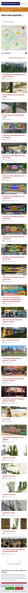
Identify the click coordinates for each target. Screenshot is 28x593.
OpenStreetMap (17, 49)
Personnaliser (6, 591)
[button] (17, 44)
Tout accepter (10, 588)
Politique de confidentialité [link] (19, 591)
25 (19, 564)
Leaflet (11, 49)
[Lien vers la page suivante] (20, 562)
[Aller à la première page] (10, 4)
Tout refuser (19, 588)
